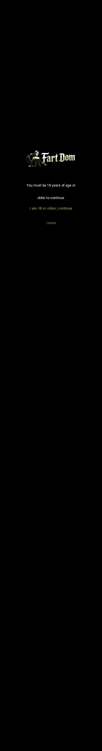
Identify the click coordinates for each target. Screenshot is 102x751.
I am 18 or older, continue (51, 208)
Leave (51, 223)
